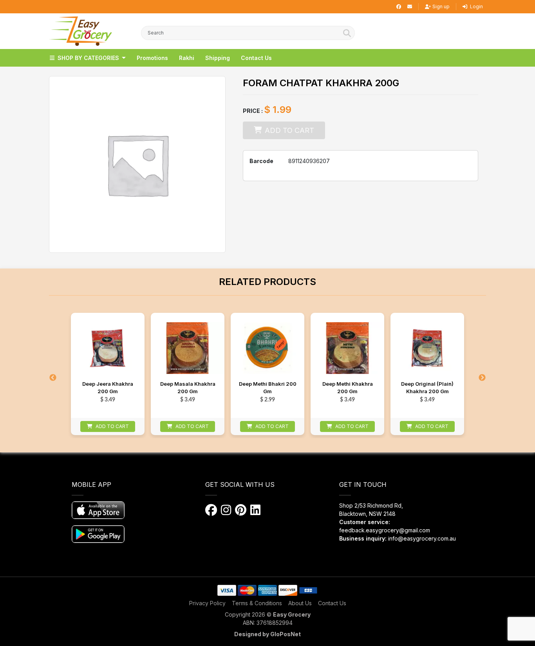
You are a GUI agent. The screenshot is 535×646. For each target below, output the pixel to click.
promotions (152, 57)
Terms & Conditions (257, 603)
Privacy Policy (207, 603)
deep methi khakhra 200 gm (347, 388)
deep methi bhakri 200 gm (267, 388)
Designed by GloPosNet (267, 634)
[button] (80, 31)
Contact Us (332, 603)
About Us (300, 603)
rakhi (186, 57)
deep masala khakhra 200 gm (187, 388)
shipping (217, 57)
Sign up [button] (441, 6)
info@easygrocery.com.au (422, 538)
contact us (256, 57)
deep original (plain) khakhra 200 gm (427, 388)
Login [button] (476, 6)
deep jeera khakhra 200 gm (107, 388)
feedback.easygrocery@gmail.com (384, 530)
